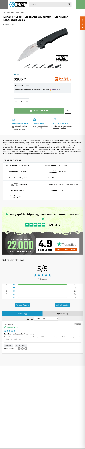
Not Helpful (21, 345)
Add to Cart (40, 110)
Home (6, 12)
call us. (63, 128)
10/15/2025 (77, 324)
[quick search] (69, 4)
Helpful (9, 345)
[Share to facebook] (19, 348)
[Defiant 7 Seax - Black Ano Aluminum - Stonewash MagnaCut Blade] (27, 66)
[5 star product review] (9, 331)
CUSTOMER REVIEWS (13, 260)
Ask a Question (62, 305)
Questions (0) (62, 314)
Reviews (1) (22, 314)
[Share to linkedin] (22, 348)
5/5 (42, 269)
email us (56, 128)
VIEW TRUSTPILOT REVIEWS (66, 249)
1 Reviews (42, 279)
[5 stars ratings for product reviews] (42, 275)
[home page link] (17, 4)
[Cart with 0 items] (80, 4)
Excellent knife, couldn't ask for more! (21, 334)
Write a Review (22, 305)
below (69, 126)
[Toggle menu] (4, 5)
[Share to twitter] (25, 348)
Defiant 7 (12, 12)
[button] (42, 90)
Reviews (82, 22)
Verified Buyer (13, 327)
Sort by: (30, 319)
